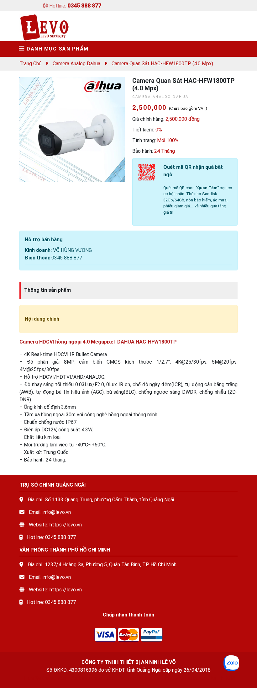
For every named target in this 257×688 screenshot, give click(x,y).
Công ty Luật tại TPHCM (207, 678)
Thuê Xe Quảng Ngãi (45, 678)
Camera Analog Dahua (76, 64)
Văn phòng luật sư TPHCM (149, 678)
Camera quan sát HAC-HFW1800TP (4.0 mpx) (162, 64)
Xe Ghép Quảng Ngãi (93, 678)
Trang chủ (30, 64)
